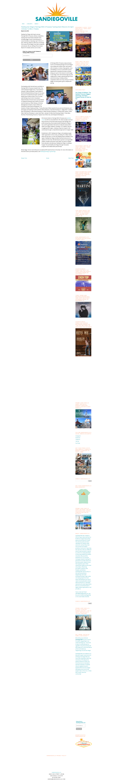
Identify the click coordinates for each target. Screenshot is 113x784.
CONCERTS (29, 24)
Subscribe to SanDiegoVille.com (80, 722)
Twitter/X (77, 439)
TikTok (77, 441)
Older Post (71, 158)
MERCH (36, 24)
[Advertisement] (83, 379)
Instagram (78, 436)
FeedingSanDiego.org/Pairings (48, 151)
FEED (23, 24)
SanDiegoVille (56, 772)
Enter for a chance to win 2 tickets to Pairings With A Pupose (32, 52)
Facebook (77, 437)
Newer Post (24, 158)
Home (47, 158)
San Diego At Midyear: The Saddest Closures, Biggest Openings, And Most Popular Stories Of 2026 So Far (83, 96)
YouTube (77, 443)
